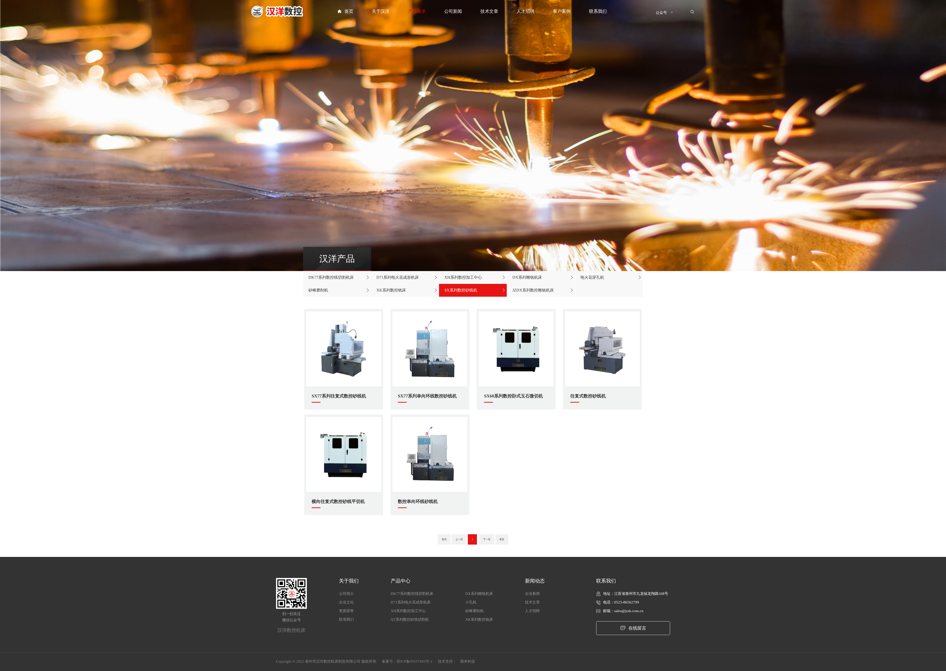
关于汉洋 (380, 11)
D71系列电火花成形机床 (397, 277)
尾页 (501, 539)
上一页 (459, 539)
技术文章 (489, 11)
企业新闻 (532, 594)
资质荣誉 (346, 611)
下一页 (486, 539)
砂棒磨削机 (318, 290)
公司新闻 (453, 11)
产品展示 (417, 11)
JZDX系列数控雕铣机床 (533, 290)
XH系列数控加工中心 (463, 277)
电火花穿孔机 (592, 277)
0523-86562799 (626, 602)
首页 (348, 11)
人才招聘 (525, 11)
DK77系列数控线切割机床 (331, 277)
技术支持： (447, 661)
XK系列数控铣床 (391, 290)
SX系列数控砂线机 (460, 290)
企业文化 (346, 602)
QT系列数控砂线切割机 (410, 619)
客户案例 (562, 11)
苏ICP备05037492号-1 (415, 661)
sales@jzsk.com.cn (628, 611)
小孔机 (470, 602)
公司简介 (346, 594)
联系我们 (598, 11)
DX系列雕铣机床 (527, 277)
